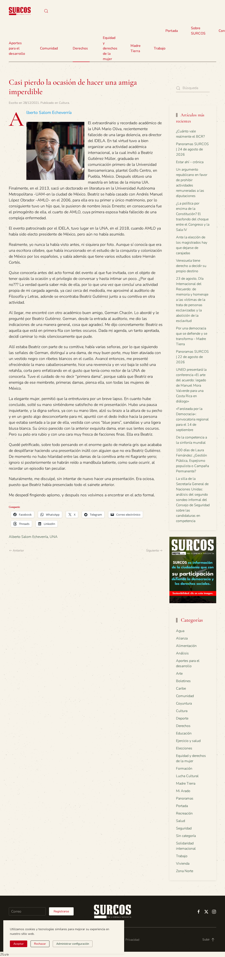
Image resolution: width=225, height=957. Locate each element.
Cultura (64, 103)
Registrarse (61, 911)
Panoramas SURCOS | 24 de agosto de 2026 (192, 149)
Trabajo (159, 48)
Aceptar (18, 944)
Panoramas (184, 798)
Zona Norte (184, 871)
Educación (184, 733)
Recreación (184, 813)
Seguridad (184, 828)
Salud (180, 820)
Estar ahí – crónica (189, 162)
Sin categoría (186, 835)
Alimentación (186, 645)
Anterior (18, 550)
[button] (46, 11)
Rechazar (40, 944)
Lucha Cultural (187, 776)
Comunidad (185, 696)
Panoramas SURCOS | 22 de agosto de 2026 (192, 357)
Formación (184, 768)
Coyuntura (184, 703)
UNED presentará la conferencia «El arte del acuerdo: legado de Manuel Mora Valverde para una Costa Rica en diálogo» (191, 385)
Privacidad (132, 940)
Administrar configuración (72, 944)
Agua (180, 630)
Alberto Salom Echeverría (28, 536)
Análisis (182, 653)
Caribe (181, 688)
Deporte (182, 718)
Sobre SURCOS (198, 31)
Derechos (183, 725)
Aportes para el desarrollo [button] (17, 48)
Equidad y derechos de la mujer (110, 48)
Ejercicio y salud (188, 740)
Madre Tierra (136, 48)
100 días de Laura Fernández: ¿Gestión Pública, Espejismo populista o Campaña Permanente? (192, 461)
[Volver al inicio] (20, 11)
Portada (171, 30)
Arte (179, 673)
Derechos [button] (80, 48)
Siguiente (152, 550)
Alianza (182, 638)
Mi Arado (183, 791)
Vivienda (182, 863)
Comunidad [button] (49, 48)
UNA (54, 536)
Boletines (183, 681)
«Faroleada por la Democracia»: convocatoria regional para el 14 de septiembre (192, 419)
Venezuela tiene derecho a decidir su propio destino (191, 266)
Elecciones (184, 748)
